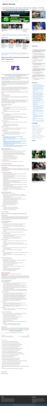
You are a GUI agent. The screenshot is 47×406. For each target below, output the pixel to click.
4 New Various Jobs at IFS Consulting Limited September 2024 (23, 336)
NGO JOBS (33, 135)
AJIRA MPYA (20, 7)
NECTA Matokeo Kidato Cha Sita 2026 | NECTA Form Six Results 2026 (38, 97)
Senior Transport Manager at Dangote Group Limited (10, 341)
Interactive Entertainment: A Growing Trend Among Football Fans (39, 64)
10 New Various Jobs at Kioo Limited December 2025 (10, 355)
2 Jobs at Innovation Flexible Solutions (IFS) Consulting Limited (11, 349)
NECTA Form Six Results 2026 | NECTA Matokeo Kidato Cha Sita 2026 (38, 95)
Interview (39, 129)
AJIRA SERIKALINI (41, 7)
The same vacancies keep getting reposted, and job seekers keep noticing (38, 110)
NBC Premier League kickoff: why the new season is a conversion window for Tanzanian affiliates (38, 57)
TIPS (37, 7)
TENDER (24, 7)
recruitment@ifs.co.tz (21, 328)
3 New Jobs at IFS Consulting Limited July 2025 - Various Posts (11, 345)
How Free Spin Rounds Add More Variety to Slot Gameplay (38, 73)
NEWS (27, 7)
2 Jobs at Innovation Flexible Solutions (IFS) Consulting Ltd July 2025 (12, 348)
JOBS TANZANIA (3, 53)
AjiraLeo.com (13, 77)
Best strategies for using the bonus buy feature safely (38, 114)
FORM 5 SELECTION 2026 (23, 9)
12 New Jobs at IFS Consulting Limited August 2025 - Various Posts (12, 344)
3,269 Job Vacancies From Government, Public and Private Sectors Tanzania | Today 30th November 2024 (38, 69)
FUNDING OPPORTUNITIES (35, 125)
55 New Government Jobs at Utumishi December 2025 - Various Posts (12, 368)
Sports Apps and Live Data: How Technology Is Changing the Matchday (39, 54)
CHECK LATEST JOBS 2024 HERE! (15, 330)
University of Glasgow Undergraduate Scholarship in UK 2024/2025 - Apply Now (7, 336)
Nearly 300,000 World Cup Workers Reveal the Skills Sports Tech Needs (38, 93)
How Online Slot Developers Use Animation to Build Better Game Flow (38, 98)
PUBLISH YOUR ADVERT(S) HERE (10, 7)
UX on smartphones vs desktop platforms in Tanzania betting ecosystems (37, 60)
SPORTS (16, 7)
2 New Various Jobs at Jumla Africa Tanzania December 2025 (11, 363)
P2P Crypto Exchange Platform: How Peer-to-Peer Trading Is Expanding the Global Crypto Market (38, 108)
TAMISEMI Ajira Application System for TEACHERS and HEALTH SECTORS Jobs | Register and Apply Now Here (38, 51)
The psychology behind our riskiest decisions (38, 118)
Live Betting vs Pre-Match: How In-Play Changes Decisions (39, 66)
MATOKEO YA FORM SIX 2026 (11, 9)
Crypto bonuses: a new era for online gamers (38, 112)
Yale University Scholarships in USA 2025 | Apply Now (39, 79)
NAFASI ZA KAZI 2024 (10, 53)
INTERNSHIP (33, 129)
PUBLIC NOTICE (40, 135)
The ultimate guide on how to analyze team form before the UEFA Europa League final (38, 116)
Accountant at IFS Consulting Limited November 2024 (10, 351)
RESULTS (30, 7)
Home (3, 7)
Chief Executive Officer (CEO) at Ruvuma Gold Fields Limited (11, 362)
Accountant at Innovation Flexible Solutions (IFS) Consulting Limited (12, 352)
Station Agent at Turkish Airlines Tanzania (8, 356)
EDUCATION (34, 7)
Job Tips (33, 132)
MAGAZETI (37, 132)
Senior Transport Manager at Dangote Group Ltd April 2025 (10, 359)
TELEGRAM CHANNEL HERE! (23, 35)
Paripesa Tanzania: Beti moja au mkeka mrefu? (38, 91)
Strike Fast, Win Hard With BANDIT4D (38, 121)
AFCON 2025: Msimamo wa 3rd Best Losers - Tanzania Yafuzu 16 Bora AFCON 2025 (38, 76)
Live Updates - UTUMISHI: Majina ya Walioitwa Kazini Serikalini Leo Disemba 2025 (14, 360)
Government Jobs (34, 126)
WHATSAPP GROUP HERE (11, 35)
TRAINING (42, 136)
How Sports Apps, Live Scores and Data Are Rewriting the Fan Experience (38, 87)
